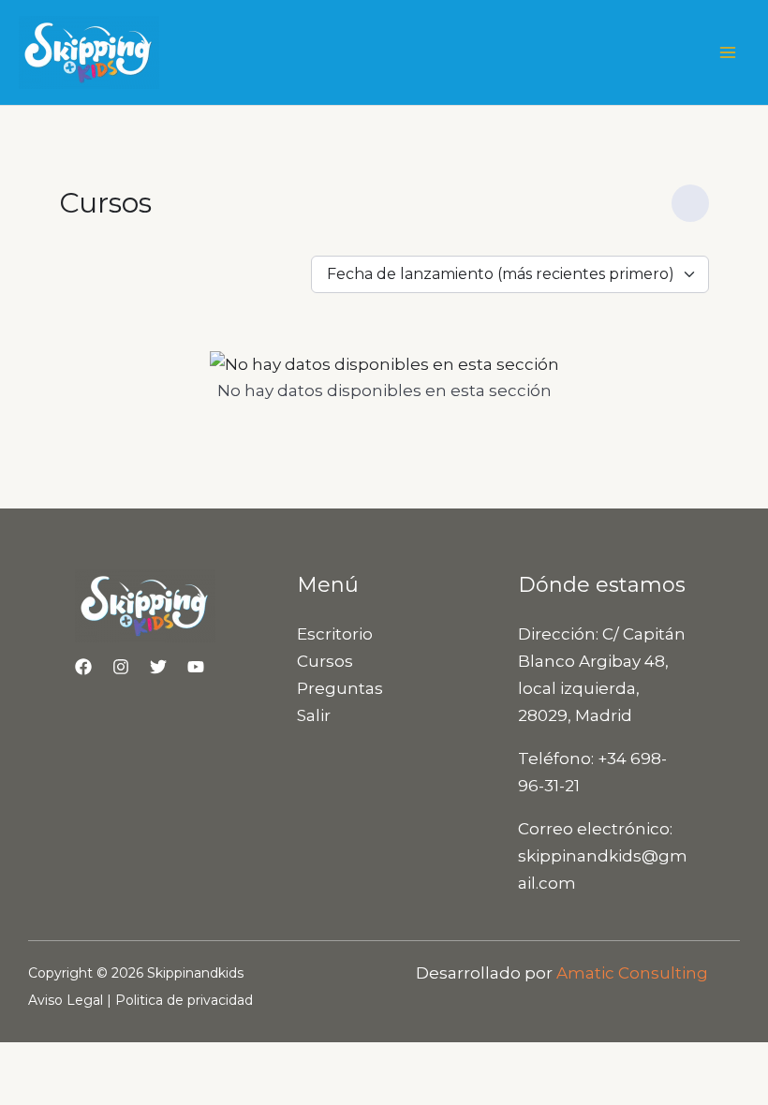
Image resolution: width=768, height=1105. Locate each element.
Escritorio (335, 634)
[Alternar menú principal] (728, 52)
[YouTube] (195, 666)
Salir (314, 715)
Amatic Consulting (632, 973)
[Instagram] (120, 666)
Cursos (325, 661)
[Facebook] (83, 666)
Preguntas (340, 688)
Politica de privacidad (184, 1000)
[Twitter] (158, 666)
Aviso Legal (65, 1000)
